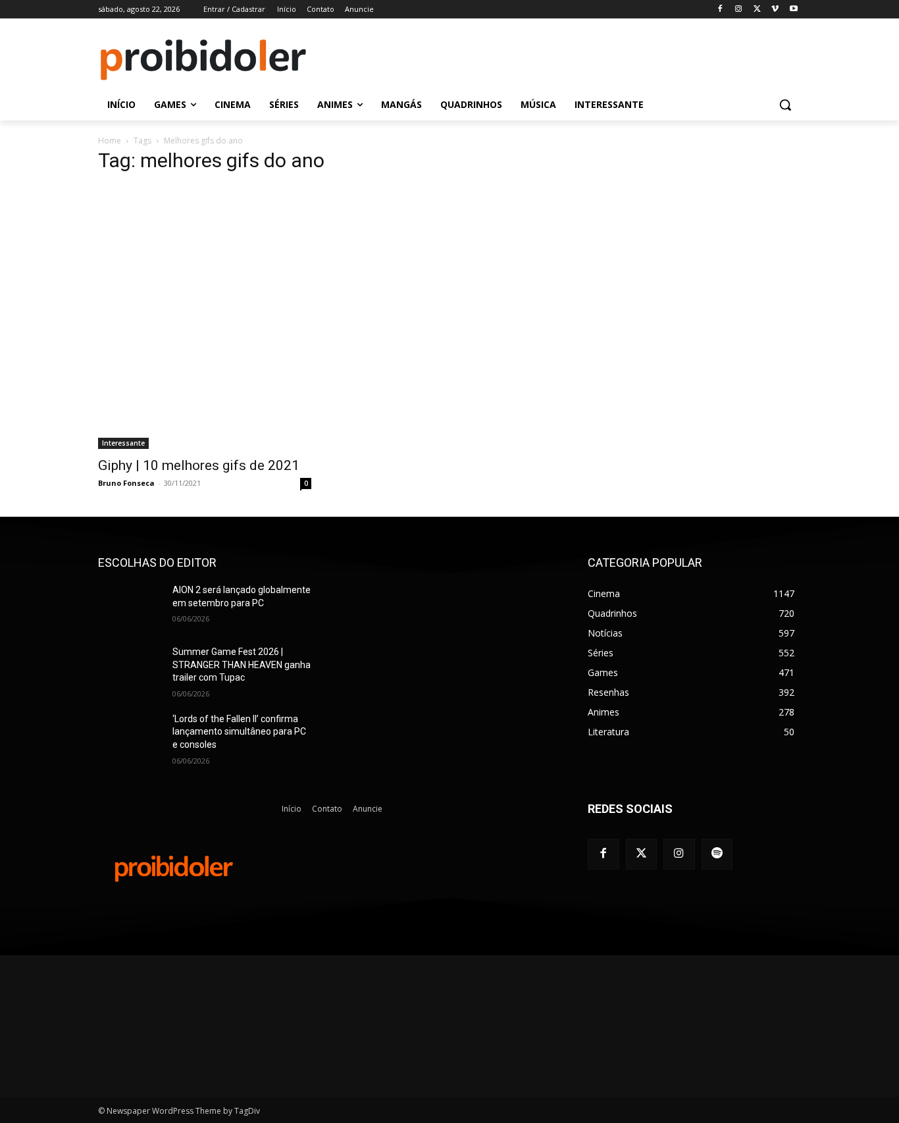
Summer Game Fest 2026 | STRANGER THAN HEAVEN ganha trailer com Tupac (241, 664)
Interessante (123, 443)
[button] (785, 104)
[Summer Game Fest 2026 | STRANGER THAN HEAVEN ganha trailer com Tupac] (130, 668)
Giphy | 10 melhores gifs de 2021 (198, 465)
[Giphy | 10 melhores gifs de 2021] (204, 317)
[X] (757, 9)
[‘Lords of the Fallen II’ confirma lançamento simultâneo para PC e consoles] (130, 735)
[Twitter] (641, 854)
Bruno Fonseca (126, 483)
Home (109, 140)
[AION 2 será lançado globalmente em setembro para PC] (130, 606)
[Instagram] (738, 9)
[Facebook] (720, 9)
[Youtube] (793, 9)
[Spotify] (717, 854)
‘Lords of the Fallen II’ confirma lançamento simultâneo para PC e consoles (239, 732)
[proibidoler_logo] (203, 60)
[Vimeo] (775, 9)
